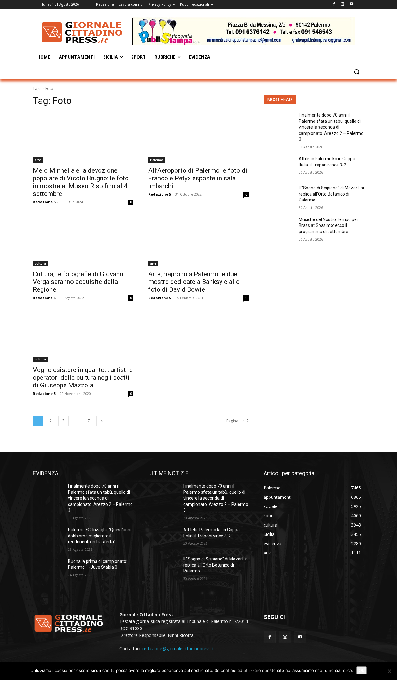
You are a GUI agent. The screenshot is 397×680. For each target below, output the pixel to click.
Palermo (156, 160)
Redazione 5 (44, 202)
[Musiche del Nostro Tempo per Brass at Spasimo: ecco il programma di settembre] (279, 227)
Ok (361, 670)
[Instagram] (342, 4)
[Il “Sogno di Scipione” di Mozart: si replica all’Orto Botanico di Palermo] (279, 195)
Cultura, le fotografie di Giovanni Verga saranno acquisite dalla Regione (79, 281)
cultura (40, 263)
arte (38, 160)
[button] (356, 71)
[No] (389, 671)
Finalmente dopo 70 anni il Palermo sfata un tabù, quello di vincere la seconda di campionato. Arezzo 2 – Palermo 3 (331, 127)
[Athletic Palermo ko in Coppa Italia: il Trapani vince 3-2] (279, 166)
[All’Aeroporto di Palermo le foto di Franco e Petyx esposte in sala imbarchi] (198, 138)
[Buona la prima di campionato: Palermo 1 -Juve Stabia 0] (48, 569)
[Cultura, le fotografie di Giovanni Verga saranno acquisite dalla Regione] (83, 241)
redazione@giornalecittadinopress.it (178, 648)
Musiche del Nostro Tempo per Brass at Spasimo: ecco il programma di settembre (328, 225)
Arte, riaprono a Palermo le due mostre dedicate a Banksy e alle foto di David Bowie (193, 281)
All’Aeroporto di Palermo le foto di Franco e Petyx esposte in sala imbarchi (197, 178)
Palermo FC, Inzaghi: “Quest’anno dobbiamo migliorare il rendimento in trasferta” (100, 535)
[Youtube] (351, 4)
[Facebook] (334, 4)
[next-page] (101, 421)
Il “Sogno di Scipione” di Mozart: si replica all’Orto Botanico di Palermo (331, 193)
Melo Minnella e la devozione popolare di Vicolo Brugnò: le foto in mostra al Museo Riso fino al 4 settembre (81, 182)
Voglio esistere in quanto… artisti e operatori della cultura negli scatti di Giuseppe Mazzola (83, 377)
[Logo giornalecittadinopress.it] (82, 32)
